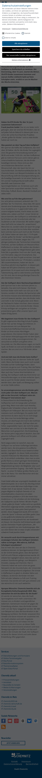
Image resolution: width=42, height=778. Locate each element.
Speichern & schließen (21, 49)
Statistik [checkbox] (27, 33)
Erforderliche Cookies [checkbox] (12, 33)
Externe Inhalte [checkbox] (10, 38)
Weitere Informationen (20, 60)
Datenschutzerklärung (20, 29)
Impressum (6, 29)
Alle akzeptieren (21, 43)
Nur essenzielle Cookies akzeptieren (21, 55)
